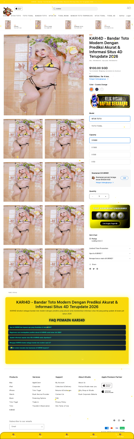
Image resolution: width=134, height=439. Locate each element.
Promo (13, 436)
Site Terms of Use (62, 406)
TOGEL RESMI (63, 16)
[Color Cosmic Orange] (91, 89)
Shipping (102, 71)
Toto (11, 406)
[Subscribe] (41, 426)
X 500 (93, 155)
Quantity (92, 191)
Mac (11, 382)
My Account (59, 382)
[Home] (8, 11)
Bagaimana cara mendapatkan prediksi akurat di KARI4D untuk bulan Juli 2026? (35, 332)
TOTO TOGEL (28, 16)
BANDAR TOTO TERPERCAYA (82, 16)
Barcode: (105, 60)
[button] (6, 16)
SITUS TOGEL (100, 16)
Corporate (36, 386)
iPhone (12, 390)
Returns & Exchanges (63, 390)
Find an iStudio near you (88, 386)
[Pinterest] (97, 269)
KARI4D (6, 16)
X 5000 (94, 140)
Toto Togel (13, 402)
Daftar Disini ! (98, 2)
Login (40, 436)
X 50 (93, 162)
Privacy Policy (60, 402)
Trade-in (35, 402)
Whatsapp (93, 436)
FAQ (57, 398)
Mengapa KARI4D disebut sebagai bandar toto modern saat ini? (30, 343)
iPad (11, 386)
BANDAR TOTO (41, 16)
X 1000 (94, 147)
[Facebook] (90, 269)
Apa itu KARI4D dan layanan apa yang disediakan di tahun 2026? (31, 327)
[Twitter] (94, 269)
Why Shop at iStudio (86, 390)
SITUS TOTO (16, 16)
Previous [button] (4, 2)
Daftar (67, 436)
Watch (11, 394)
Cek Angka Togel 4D (110, 223)
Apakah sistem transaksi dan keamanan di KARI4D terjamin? (29, 348)
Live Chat (120, 436)
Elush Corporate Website (88, 394)
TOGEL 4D (111, 16)
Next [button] (130, 2)
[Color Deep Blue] (97, 89)
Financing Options (39, 398)
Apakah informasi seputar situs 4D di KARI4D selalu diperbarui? (30, 337)
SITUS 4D (52, 16)
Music (11, 398)
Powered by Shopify (118, 431)
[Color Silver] (102, 89)
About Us (82, 382)
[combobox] (75, 9)
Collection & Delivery (63, 386)
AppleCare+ (36, 382)
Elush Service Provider (40, 394)
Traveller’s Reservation (41, 406)
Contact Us (59, 394)
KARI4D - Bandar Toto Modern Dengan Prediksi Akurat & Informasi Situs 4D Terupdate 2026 (67, 2)
